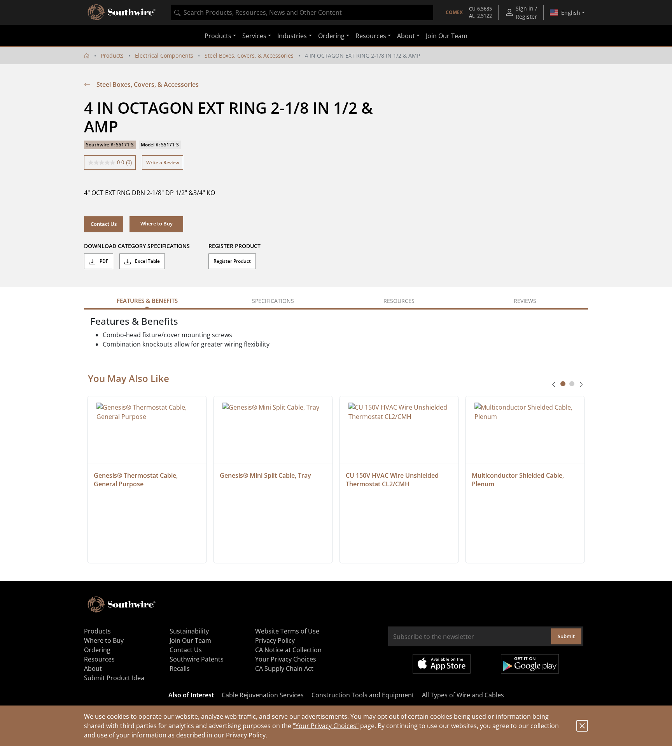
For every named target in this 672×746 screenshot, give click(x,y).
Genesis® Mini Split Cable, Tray (265, 475)
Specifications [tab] (273, 300)
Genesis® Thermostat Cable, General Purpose (136, 479)
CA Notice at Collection (288, 650)
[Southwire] (122, 12)
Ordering (97, 650)
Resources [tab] (399, 300)
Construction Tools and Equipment (363, 695)
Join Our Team (446, 36)
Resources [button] (370, 36)
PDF (103, 261)
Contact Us (104, 223)
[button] (156, 224)
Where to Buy (104, 640)
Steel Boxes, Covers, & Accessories (249, 55)
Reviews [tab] (525, 300)
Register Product (232, 261)
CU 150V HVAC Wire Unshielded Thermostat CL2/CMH (393, 479)
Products (112, 55)
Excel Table (147, 261)
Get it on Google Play (530, 664)
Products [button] (218, 36)
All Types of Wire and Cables (463, 695)
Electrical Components (164, 55)
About (93, 668)
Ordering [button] (331, 36)
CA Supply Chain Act (284, 668)
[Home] (86, 55)
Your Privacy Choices (285, 659)
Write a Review (162, 162)
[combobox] (302, 12)
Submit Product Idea (114, 678)
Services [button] (254, 36)
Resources (99, 659)
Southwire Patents (197, 659)
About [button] (406, 36)
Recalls (180, 668)
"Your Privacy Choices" (326, 725)
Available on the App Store (442, 664)
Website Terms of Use (287, 631)
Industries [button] (292, 36)
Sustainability (189, 631)
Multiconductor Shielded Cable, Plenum (518, 479)
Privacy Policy (246, 735)
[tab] (562, 383)
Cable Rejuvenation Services (263, 695)
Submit (566, 636)
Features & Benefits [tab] (147, 300)
